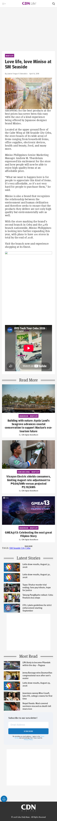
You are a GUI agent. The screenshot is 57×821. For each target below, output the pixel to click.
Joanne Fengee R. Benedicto (17, 74)
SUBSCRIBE (28, 731)
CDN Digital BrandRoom (29, 435)
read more (28, 546)
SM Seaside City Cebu (19, 548)
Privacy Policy (28, 739)
